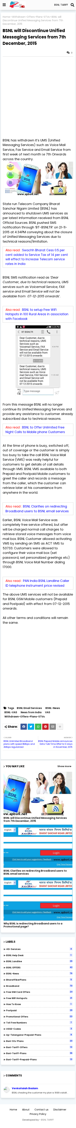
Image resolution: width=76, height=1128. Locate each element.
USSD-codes (39, 1028)
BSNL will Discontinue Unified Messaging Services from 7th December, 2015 (35, 819)
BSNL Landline (39, 961)
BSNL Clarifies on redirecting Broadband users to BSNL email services (35, 872)
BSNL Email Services (29, 708)
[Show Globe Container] (4, 4)
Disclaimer (59, 1109)
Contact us (41, 1109)
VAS (47, 712)
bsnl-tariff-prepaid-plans (39, 1059)
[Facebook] (24, 727)
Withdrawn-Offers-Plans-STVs (31, 17)
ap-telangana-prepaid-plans (39, 1034)
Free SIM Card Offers (39, 992)
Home (6, 17)
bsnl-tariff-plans (39, 1053)
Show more (64, 766)
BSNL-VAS (10, 712)
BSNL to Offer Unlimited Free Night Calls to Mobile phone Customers (35, 429)
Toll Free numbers (39, 1022)
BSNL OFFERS (39, 967)
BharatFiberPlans (39, 979)
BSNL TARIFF (47, 1119)
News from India (31, 712)
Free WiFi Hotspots (39, 998)
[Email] (52, 727)
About (26, 1109)
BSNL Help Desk (38, 955)
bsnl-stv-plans (39, 1041)
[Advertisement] (38, 97)
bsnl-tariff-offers (39, 1047)
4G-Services (39, 949)
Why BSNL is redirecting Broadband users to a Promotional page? (33, 925)
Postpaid (39, 1010)
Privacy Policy (38, 1114)
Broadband (39, 985)
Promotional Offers (39, 1016)
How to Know (38, 1004)
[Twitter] (31, 727)
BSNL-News (52, 708)
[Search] (72, 5)
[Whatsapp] (38, 727)
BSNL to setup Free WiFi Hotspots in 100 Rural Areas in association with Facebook (36, 314)
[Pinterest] (45, 727)
